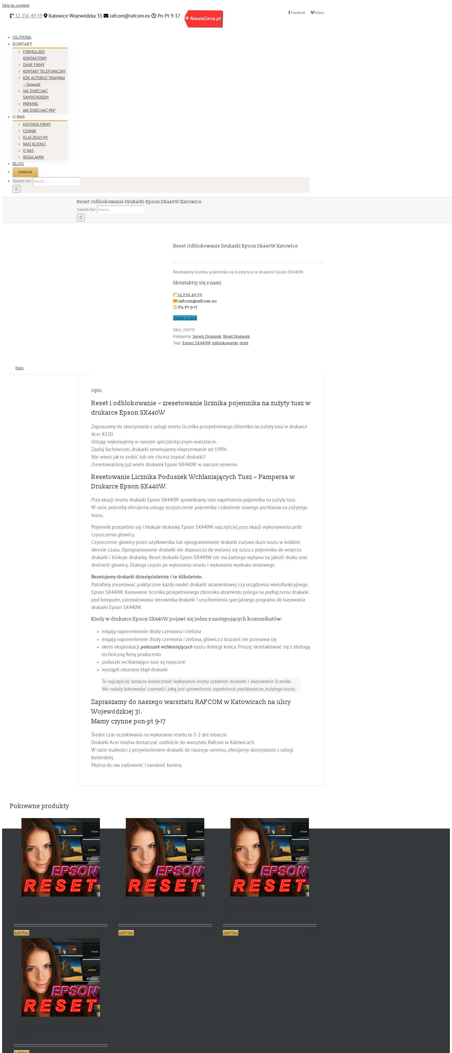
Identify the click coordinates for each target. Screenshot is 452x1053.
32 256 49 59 (28, 16)
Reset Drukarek (236, 336)
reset (244, 342)
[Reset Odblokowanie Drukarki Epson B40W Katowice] (60, 978)
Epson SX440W (196, 342)
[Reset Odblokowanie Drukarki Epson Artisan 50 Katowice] (165, 858)
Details (103, 932)
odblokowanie (225, 342)
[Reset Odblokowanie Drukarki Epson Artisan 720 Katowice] (60, 858)
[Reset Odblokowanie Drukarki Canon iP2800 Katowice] (269, 858)
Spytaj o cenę (185, 317)
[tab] (19, 368)
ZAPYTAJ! (21, 932)
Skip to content (15, 5)
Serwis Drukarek (207, 336)
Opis (19, 367)
